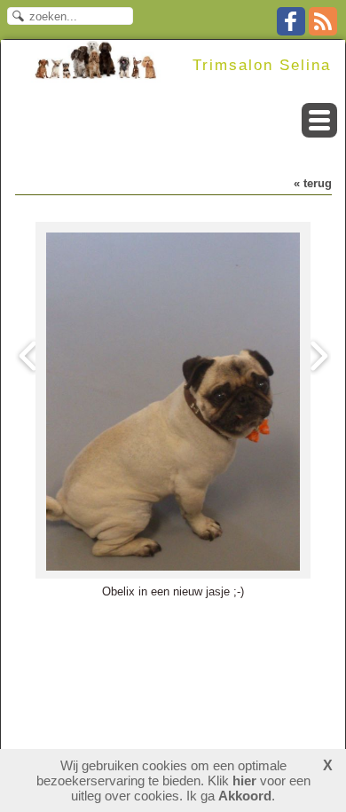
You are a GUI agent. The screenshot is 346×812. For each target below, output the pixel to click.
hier (244, 780)
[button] (319, 120)
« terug (313, 183)
